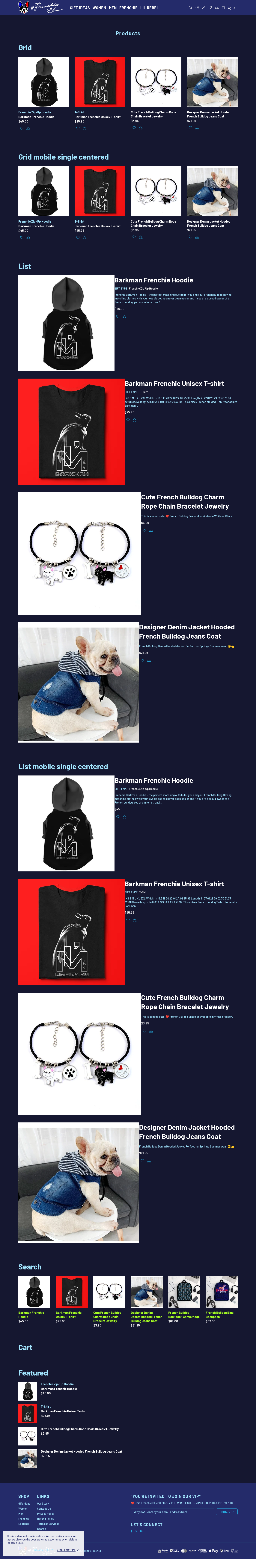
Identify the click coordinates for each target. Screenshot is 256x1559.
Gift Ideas (24, 1503)
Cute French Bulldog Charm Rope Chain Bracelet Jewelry (153, 114)
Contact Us (44, 1508)
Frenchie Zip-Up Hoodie (34, 112)
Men (20, 1513)
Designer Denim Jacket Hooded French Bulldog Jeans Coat (209, 114)
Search (41, 1528)
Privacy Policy (45, 1513)
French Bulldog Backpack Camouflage (184, 1314)
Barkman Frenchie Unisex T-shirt (98, 117)
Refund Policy (45, 1518)
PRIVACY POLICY (43, 1550)
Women (22, 1508)
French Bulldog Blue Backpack (220, 1314)
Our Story (43, 1503)
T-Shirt (79, 112)
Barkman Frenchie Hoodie (36, 117)
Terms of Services (48, 1523)
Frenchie (23, 1518)
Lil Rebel (23, 1523)
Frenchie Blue (41, 7)
